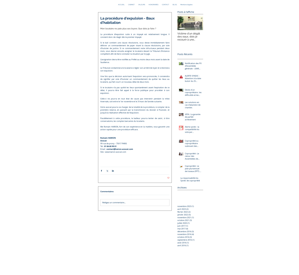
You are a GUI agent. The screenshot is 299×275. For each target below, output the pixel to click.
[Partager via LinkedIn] (113, 171)
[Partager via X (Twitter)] (107, 171)
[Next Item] (199, 23)
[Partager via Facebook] (101, 171)
